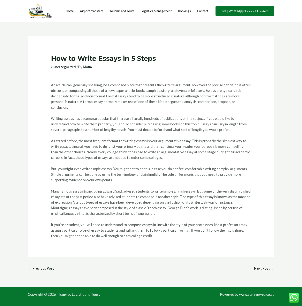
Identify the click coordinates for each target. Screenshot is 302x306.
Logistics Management (156, 11)
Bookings (184, 11)
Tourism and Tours (122, 11)
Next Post (264, 268)
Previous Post (41, 268)
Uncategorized (64, 67)
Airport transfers (91, 11)
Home (70, 11)
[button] (245, 11)
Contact (202, 11)
